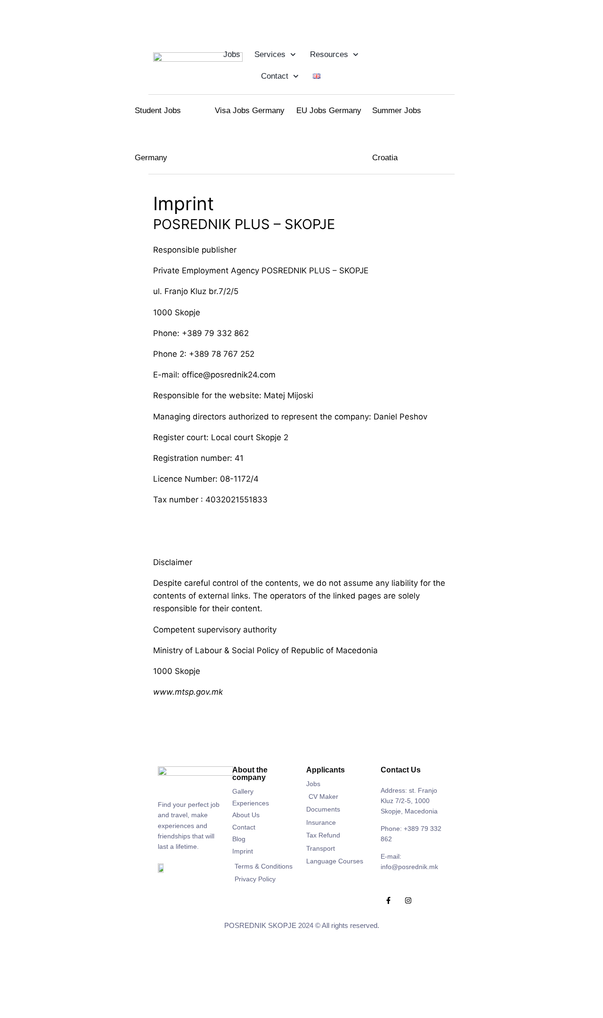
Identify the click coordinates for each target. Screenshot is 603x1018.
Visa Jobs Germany (250, 110)
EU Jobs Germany (328, 110)
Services (269, 54)
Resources (329, 54)
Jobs (231, 54)
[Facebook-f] (388, 900)
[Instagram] (408, 900)
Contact (274, 76)
